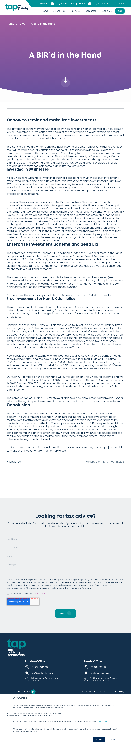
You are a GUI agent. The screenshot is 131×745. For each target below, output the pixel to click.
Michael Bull (14, 462)
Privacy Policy (102, 721)
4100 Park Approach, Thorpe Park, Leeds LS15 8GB (103, 679)
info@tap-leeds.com (100, 673)
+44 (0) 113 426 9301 (101, 4)
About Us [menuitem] (107, 11)
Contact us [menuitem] (105, 691)
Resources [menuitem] (91, 11)
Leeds (82, 4)
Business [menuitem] (75, 11)
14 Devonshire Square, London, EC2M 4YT (46, 679)
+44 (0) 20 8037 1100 (64, 4)
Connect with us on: (18, 692)
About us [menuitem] (86, 691)
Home (10, 24)
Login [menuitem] (120, 11)
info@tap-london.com (42, 673)
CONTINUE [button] (99, 739)
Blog (23, 24)
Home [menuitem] (45, 11)
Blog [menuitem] (121, 691)
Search (121, 4)
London (44, 4)
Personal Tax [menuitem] (58, 11)
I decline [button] (112, 739)
